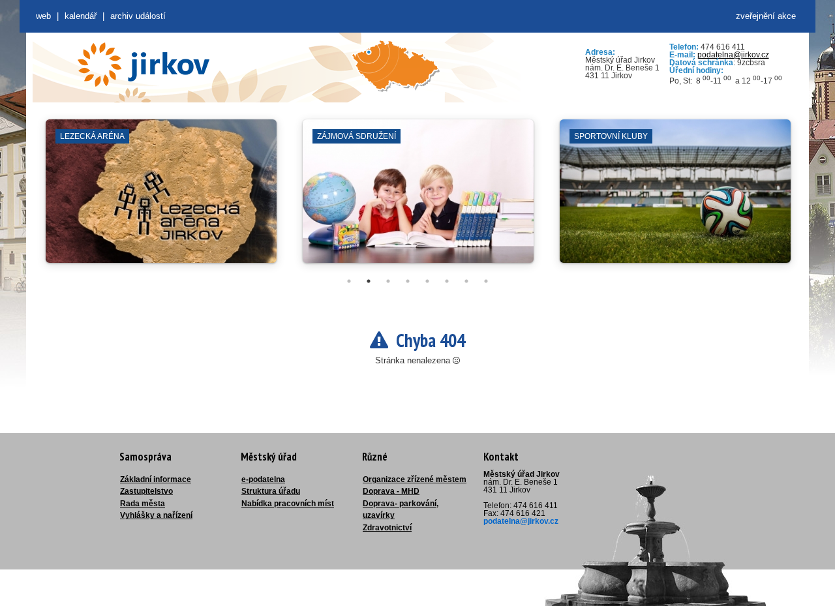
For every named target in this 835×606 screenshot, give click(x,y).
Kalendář (81, 16)
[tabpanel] (161, 197)
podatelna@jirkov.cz (733, 55)
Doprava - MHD (391, 491)
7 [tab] (466, 281)
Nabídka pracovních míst (287, 504)
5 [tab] (427, 281)
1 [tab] (349, 281)
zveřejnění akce (766, 16)
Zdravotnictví (387, 528)
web (43, 16)
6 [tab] (446, 281)
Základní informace (155, 479)
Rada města (142, 504)
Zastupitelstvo (146, 491)
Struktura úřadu (270, 491)
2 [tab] (368, 281)
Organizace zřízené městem (414, 479)
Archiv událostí (138, 16)
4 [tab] (407, 281)
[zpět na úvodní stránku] (143, 64)
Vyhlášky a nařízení (156, 515)
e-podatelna (263, 479)
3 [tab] (388, 281)
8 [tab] (486, 281)
